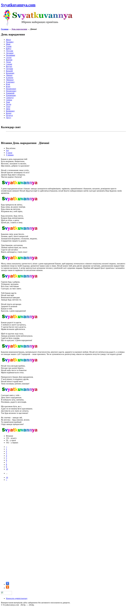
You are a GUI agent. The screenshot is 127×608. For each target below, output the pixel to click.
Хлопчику (10, 82)
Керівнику (10, 111)
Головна (4, 29)
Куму (8, 86)
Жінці (8, 40)
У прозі (9, 153)
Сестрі (8, 57)
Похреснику (11, 91)
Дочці (8, 62)
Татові (8, 46)
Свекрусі (10, 98)
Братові (9, 60)
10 (7, 469)
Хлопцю (9, 77)
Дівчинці (10, 80)
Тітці (8, 106)
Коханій (9, 71)
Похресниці (11, 89)
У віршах (10, 155)
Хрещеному (11, 95)
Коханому (10, 73)
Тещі (8, 102)
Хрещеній (10, 93)
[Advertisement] (63, 500)
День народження (19, 29)
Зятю (8, 109)
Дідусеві (9, 51)
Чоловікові (10, 55)
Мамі (8, 44)
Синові (9, 64)
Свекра (9, 100)
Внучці (9, 66)
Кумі (8, 84)
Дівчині (9, 75)
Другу (8, 118)
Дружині (9, 53)
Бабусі (8, 49)
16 (7, 477)
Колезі (8, 113)
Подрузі (9, 115)
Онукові (9, 69)
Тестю (8, 104)
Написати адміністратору (16, 598)
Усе (7, 150)
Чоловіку (10, 42)
